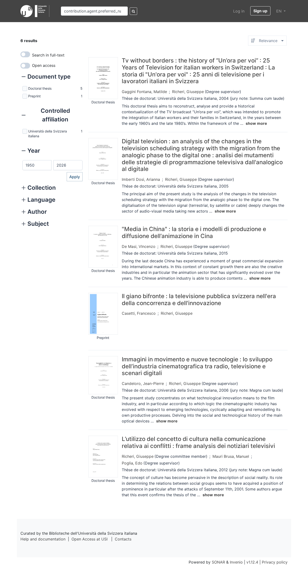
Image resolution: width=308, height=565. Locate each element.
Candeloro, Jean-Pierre (143, 383)
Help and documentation (42, 539)
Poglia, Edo (132, 463)
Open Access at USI (89, 539)
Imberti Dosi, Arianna (141, 179)
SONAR (218, 562)
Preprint (34, 96)
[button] (46, 77)
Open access (43, 65)
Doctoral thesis (39, 88)
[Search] (133, 11)
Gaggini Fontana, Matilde (144, 91)
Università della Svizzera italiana (47, 133)
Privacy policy (275, 562)
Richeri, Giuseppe (188, 91)
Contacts (123, 539)
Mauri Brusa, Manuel (230, 456)
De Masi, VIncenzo (138, 246)
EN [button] (279, 11)
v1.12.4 (252, 562)
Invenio (236, 562)
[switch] (25, 54)
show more (256, 123)
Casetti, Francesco (139, 313)
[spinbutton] (36, 165)
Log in (238, 11)
